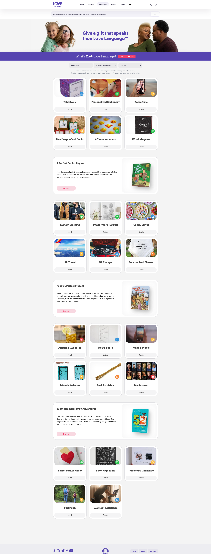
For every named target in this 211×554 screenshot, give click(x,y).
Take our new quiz (127, 56)
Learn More (102, 14)
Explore (66, 188)
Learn (81, 4)
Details (69, 109)
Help (134, 551)
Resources (103, 4)
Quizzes (91, 4)
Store (123, 4)
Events (113, 4)
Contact (153, 551)
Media (143, 551)
